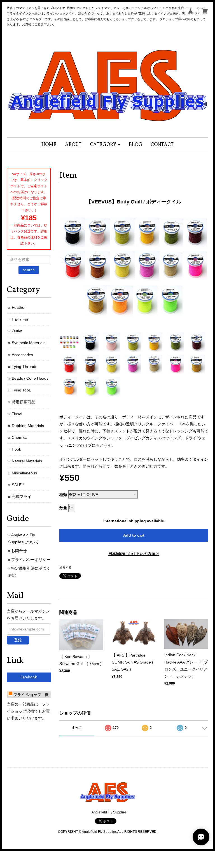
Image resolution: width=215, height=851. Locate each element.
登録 (18, 640)
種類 (63, 494)
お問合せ (19, 550)
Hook (16, 449)
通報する (65, 567)
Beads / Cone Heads (30, 378)
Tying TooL (21, 390)
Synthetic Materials (28, 342)
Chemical (20, 437)
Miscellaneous (24, 473)
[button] (105, 145)
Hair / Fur (20, 319)
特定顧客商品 (23, 402)
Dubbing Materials (28, 425)
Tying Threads (24, 366)
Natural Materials (27, 461)
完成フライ (21, 496)
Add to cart (133, 535)
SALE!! (18, 485)
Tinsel (17, 414)
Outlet (17, 331)
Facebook (28, 677)
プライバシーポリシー (30, 559)
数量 (63, 508)
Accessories (22, 355)
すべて (77, 728)
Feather (19, 307)
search (29, 270)
